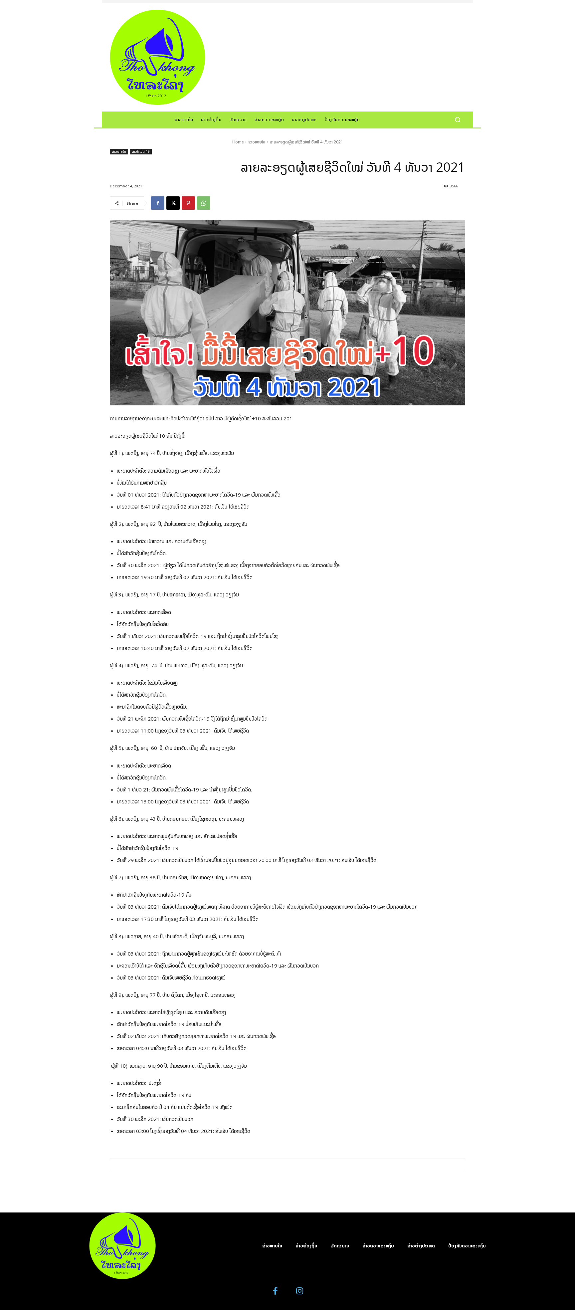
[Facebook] (157, 203)
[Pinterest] (188, 203)
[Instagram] (299, 1291)
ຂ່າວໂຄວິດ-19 (141, 151)
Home (238, 142)
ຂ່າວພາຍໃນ (256, 142)
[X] (173, 203)
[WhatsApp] (203, 203)
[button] (457, 119)
